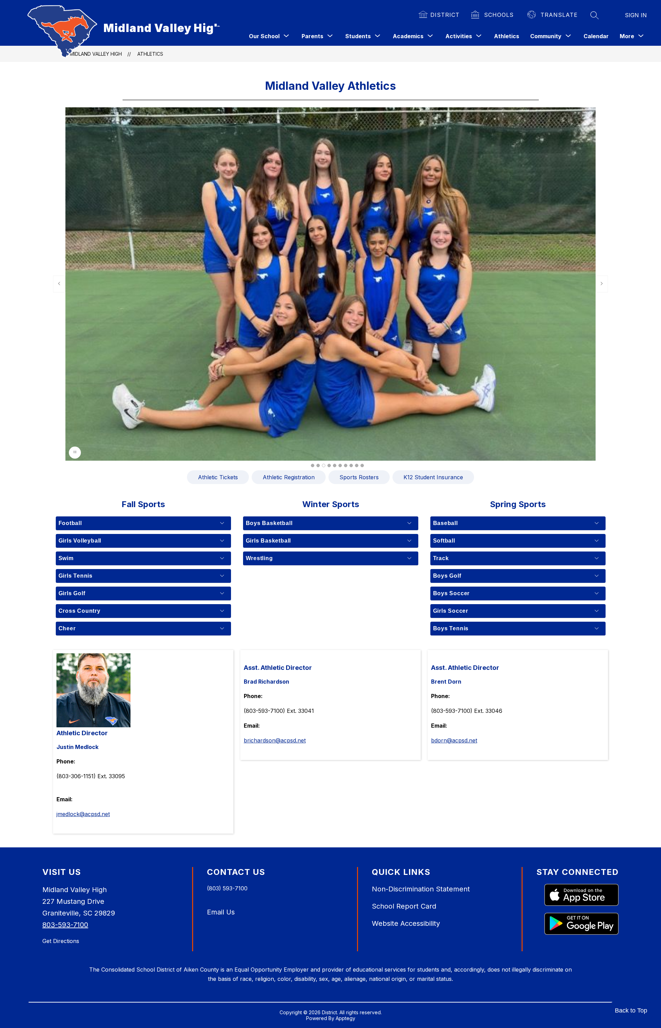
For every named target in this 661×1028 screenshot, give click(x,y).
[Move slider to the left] (59, 284)
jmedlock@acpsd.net (83, 814)
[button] (312, 465)
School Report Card (404, 906)
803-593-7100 (65, 925)
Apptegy (345, 1018)
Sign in (636, 15)
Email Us (221, 912)
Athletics (506, 36)
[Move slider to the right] (602, 284)
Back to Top (631, 1010)
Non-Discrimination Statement (421, 889)
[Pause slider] (75, 453)
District (445, 14)
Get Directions (60, 941)
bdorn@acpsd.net (454, 740)
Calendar (596, 36)
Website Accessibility (406, 923)
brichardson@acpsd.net (275, 740)
